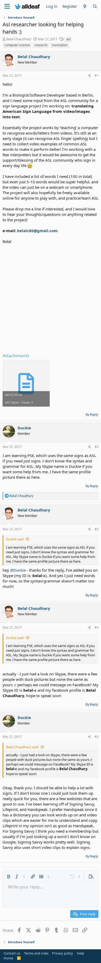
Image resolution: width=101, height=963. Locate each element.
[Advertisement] (50, 297)
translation (59, 45)
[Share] (89, 76)
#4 (96, 627)
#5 (96, 737)
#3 (96, 529)
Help (80, 953)
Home (8, 958)
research (40, 45)
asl (68, 39)
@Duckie (18, 570)
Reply (94, 414)
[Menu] (7, 6)
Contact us (12, 953)
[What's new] (85, 6)
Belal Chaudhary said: (22, 747)
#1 (96, 75)
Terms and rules (36, 953)
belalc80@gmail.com (37, 230)
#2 (96, 447)
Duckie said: (15, 539)
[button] (8, 876)
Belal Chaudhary (18, 39)
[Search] (95, 6)
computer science (17, 45)
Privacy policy (62, 953)
